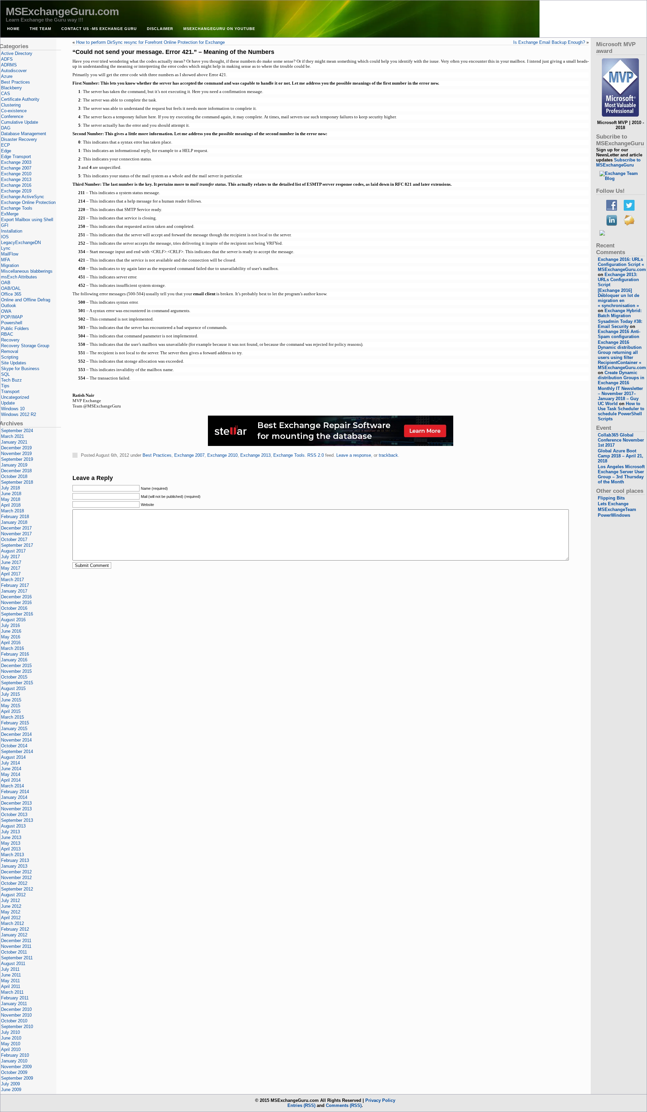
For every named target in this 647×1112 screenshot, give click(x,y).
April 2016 (11, 642)
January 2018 (14, 522)
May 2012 (10, 911)
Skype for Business (20, 368)
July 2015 (10, 694)
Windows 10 (13, 408)
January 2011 (14, 1003)
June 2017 (11, 562)
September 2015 (17, 682)
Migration (10, 265)
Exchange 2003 (16, 162)
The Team (40, 29)
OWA (6, 311)
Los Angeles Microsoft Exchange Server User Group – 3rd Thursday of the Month (621, 474)
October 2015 (14, 677)
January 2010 (14, 1060)
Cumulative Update (19, 122)
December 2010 (16, 1009)
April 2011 (10, 986)
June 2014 (11, 768)
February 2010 (15, 1055)
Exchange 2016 (16, 185)
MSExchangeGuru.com (62, 11)
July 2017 (10, 556)
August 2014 (13, 757)
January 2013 (14, 866)
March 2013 (12, 854)
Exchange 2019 (16, 190)
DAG (5, 127)
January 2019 (14, 465)
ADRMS (9, 64)
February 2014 (15, 791)
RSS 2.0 (315, 455)
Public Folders (15, 328)
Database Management (23, 133)
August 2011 (13, 963)
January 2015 (14, 728)
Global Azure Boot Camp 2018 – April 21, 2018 (620, 455)
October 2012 (14, 883)
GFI (4, 225)
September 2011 (17, 957)
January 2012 (14, 934)
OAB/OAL (11, 288)
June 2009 (11, 1089)
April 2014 (11, 780)
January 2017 (14, 591)
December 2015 (16, 665)
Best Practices (157, 455)
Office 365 (11, 294)
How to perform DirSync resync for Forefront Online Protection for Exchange (150, 42)
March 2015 (12, 717)
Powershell (11, 322)
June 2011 (11, 975)
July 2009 (10, 1083)
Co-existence (14, 110)
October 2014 (14, 745)
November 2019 (16, 453)
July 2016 (10, 625)
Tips (5, 385)
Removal (9, 351)
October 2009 (14, 1072)
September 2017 (17, 545)
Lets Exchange (613, 503)
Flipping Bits (611, 498)
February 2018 (15, 516)
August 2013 (13, 826)
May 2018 (10, 499)
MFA (5, 259)
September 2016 (17, 614)
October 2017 (14, 539)
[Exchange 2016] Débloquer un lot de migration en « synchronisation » (618, 298)
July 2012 (10, 900)
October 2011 (14, 952)
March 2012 (12, 923)
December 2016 (16, 596)
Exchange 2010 (222, 455)
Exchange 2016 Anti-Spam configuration (619, 334)
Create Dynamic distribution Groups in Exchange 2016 (621, 377)
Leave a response (353, 455)
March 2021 (12, 436)
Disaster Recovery (19, 139)
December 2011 (16, 940)
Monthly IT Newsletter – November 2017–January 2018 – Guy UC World (620, 396)
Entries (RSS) (301, 1105)
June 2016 (11, 631)
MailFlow (9, 254)
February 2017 (15, 585)
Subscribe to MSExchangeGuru (618, 162)
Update (8, 402)
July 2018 (10, 487)
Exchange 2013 (255, 455)
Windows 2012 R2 (18, 414)
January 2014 (14, 797)
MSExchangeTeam (617, 509)
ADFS (7, 59)
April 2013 (11, 848)
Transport (10, 391)
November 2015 (16, 671)
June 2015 (11, 699)
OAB (5, 282)
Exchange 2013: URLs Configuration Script (618, 279)
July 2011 (10, 969)
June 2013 (11, 837)
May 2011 (10, 980)
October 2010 (14, 1020)
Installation (11, 231)
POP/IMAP (12, 317)
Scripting (9, 357)
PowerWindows (614, 515)
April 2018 (11, 505)
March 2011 (12, 992)
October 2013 (14, 814)
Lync (5, 248)
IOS (5, 236)
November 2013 (16, 808)
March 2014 (12, 785)
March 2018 (12, 510)
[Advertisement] (330, 468)
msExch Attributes (19, 276)
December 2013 (16, 803)
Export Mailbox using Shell (27, 219)
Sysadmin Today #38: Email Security (620, 324)
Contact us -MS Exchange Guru (99, 29)
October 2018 (14, 476)
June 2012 (11, 906)
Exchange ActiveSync (22, 196)
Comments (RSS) (344, 1105)
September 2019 (17, 459)
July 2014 (10, 762)
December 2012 (16, 871)
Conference (12, 116)
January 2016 (14, 659)
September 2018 (17, 482)
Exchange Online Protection (28, 202)
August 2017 (13, 550)
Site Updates (13, 362)
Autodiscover (14, 70)
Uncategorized (15, 397)
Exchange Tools (289, 455)
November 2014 (16, 740)
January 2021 (14, 442)
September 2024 (17, 430)
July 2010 (10, 1032)
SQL (5, 374)
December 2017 (16, 528)
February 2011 (15, 997)
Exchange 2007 (189, 455)
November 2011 (16, 946)
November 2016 (16, 602)
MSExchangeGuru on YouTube (219, 29)
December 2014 (16, 734)
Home (13, 29)
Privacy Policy (380, 1100)
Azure (6, 76)
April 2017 (11, 573)
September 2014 (17, 751)
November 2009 (16, 1066)
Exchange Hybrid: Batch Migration (620, 313)
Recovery (10, 339)
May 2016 (10, 636)
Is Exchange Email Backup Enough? (549, 42)
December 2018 (16, 470)
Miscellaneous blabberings (27, 271)
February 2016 (15, 654)
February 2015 (15, 722)
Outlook (8, 305)
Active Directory (16, 53)
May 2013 (10, 843)
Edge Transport (16, 156)
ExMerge (10, 213)
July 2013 (10, 831)
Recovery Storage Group (25, 345)
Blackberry (11, 87)
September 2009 (17, 1078)
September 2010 (17, 1026)
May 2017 (10, 568)
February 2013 (15, 860)
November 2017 (16, 533)
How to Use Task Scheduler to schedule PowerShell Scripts (621, 411)
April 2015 (11, 711)
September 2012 (17, 889)
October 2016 (14, 608)
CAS (5, 93)
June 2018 (11, 493)
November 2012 (16, 877)
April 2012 (11, 917)
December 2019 (16, 447)
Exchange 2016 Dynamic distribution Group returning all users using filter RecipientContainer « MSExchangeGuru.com (622, 355)
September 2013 (17, 820)
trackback (388, 455)
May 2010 (10, 1043)
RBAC (7, 334)
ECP (5, 145)
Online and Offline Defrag (25, 299)
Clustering (11, 105)
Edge (6, 150)
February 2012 (15, 929)
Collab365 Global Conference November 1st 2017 (621, 440)
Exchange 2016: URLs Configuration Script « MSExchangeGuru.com (622, 264)
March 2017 (12, 579)
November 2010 (16, 1015)
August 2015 (13, 688)
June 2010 (11, 1038)
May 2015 (10, 705)
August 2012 (13, 894)
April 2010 (11, 1049)
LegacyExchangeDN (21, 242)
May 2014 (10, 774)
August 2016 (13, 619)
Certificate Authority (20, 99)
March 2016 (12, 648)
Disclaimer (160, 29)
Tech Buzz (11, 380)
